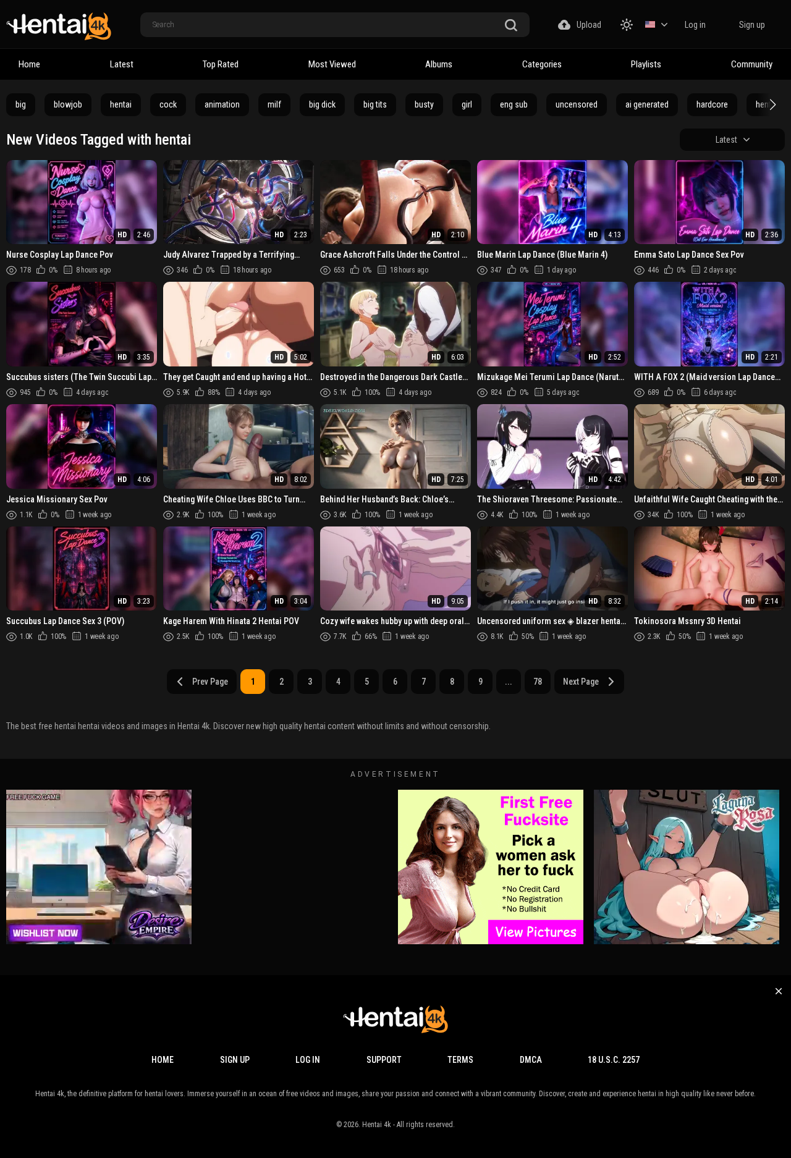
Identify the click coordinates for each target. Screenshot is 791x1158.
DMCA (531, 1060)
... (508, 682)
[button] (771, 104)
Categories (542, 64)
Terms (460, 1060)
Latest (121, 64)
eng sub (514, 104)
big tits (375, 104)
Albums (438, 64)
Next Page (581, 682)
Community (751, 64)
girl (467, 104)
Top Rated (221, 64)
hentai (121, 104)
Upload (589, 25)
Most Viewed (332, 64)
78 (537, 682)
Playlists (646, 64)
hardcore (712, 104)
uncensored (577, 104)
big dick (322, 104)
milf (274, 104)
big (20, 104)
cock (168, 104)
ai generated (647, 104)
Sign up (752, 25)
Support (384, 1060)
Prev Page (210, 682)
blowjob (68, 104)
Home (29, 64)
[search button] (511, 26)
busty (424, 104)
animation (222, 104)
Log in (695, 25)
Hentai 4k (376, 1124)
